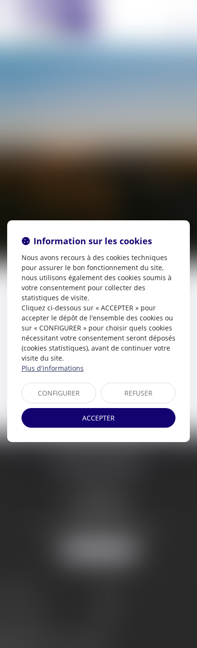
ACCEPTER (98, 417)
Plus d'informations (53, 368)
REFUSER (138, 393)
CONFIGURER (59, 393)
